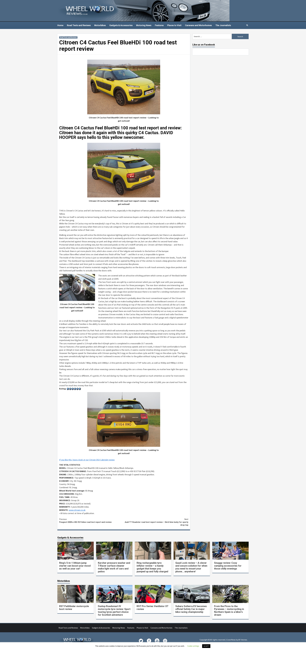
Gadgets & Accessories (121, 25)
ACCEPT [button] (206, 646)
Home (60, 25)
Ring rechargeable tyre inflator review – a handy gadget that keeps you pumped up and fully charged (152, 567)
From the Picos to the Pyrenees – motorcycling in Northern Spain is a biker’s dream (229, 610)
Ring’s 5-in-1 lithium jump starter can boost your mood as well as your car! (75, 565)
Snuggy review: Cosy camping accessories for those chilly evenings (227, 565)
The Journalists (223, 25)
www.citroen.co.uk (77, 510)
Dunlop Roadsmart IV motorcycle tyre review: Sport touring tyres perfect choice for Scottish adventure (114, 610)
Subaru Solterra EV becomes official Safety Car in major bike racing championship (191, 609)
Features (159, 25)
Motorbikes (100, 25)
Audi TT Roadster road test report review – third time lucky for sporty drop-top (156, 522)
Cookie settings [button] (193, 646)
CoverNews (231, 640)
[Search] (247, 25)
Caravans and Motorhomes (198, 25)
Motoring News (143, 25)
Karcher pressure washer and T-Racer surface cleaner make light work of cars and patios (114, 567)
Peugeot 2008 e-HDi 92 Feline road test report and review (85, 520)
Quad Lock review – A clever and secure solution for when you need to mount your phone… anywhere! (191, 567)
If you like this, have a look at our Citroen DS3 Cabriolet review (87, 459)
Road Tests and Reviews (79, 25)
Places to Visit (174, 25)
